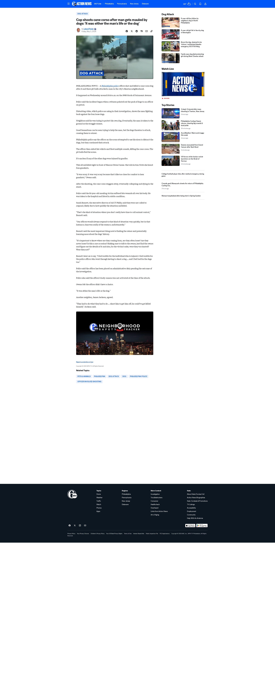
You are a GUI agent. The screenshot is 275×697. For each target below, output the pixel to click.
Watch (98, 504)
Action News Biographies (196, 497)
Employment (191, 511)
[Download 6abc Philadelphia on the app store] (190, 525)
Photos (99, 508)
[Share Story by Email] (146, 31)
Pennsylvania (122, 4)
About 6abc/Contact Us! (195, 494)
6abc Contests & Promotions (197, 501)
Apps (98, 511)
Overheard (154, 508)
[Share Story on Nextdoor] (141, 31)
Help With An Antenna (195, 518)
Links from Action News (159, 511)
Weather (99, 497)
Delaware (145, 4)
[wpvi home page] (72, 494)
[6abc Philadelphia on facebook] (69, 525)
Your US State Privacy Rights (114, 533)
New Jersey (134, 4)
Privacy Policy (71, 533)
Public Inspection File (152, 533)
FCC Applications (165, 533)
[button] (68, 4)
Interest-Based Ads (138, 533)
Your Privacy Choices (83, 533)
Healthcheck (155, 504)
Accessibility (191, 508)
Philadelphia (109, 4)
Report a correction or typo (84, 362)
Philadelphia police (110, 85)
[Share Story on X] (132, 31)
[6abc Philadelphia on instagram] (80, 525)
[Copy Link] (151, 31)
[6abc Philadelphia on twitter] (75, 525)
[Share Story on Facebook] (127, 31)
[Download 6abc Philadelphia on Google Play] (202, 525)
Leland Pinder (89, 29)
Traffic (98, 501)
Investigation (155, 494)
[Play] (183, 84)
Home (98, 494)
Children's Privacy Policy (98, 533)
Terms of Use (127, 533)
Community (191, 515)
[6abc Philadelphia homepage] (82, 4)
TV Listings (191, 504)
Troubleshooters (156, 497)
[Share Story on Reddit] (136, 31)
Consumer (154, 501)
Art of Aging (155, 515)
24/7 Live (97, 4)
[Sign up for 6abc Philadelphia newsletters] (85, 525)
